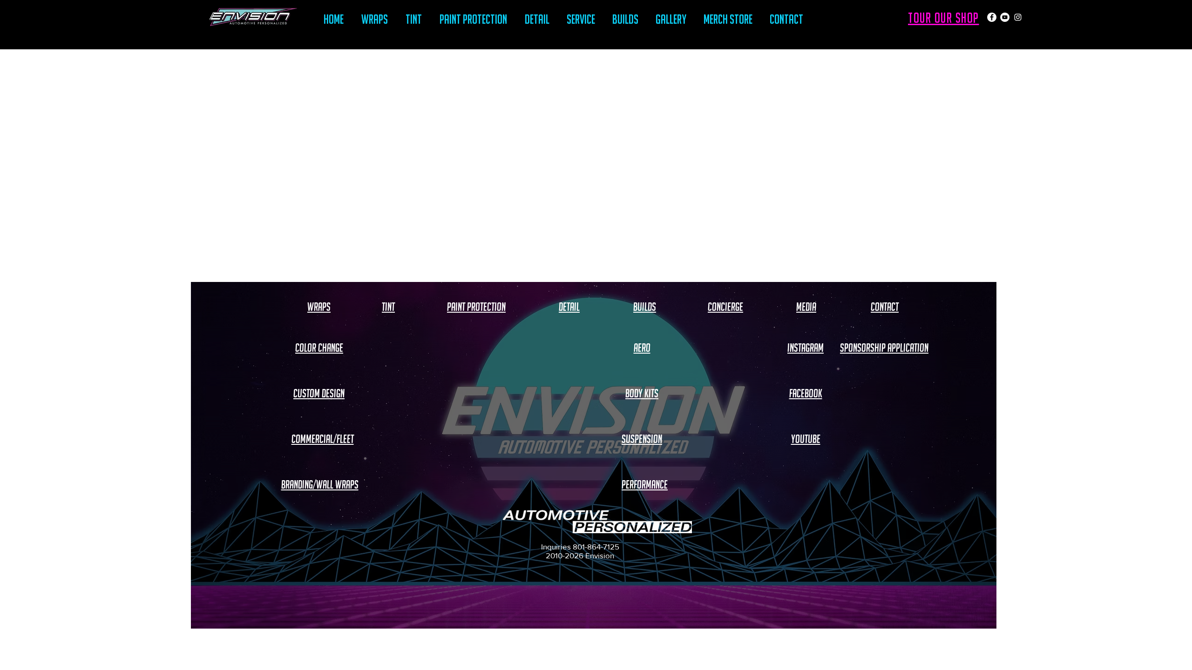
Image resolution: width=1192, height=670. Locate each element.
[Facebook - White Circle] (991, 17)
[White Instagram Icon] (1018, 17)
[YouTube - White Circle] (1004, 17)
